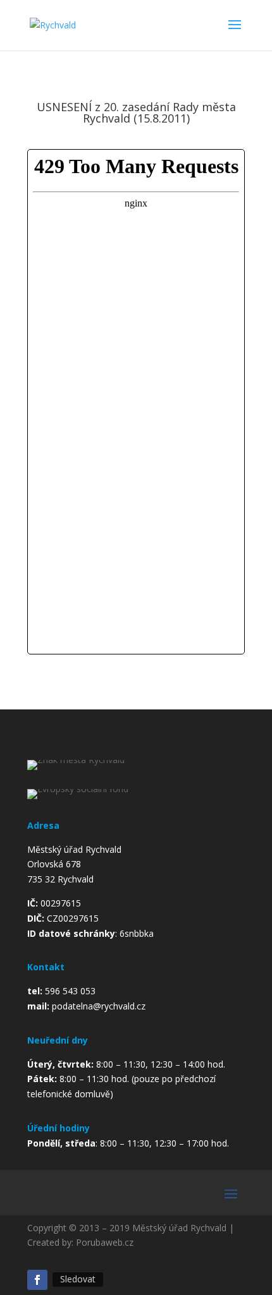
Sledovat (78, 1279)
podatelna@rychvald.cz (98, 1006)
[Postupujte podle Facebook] (37, 1280)
